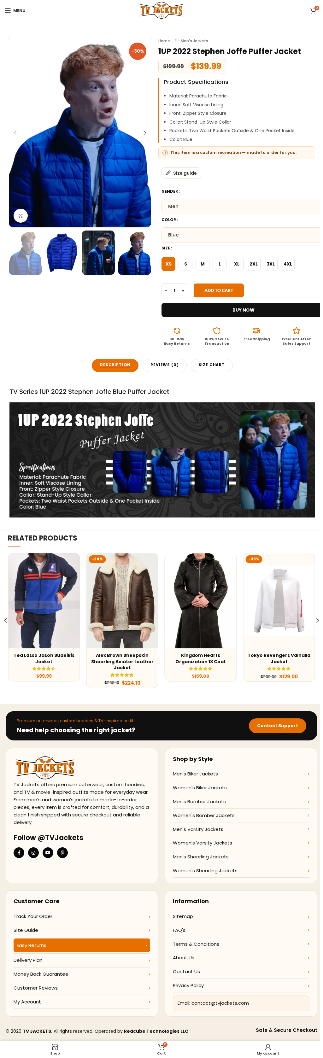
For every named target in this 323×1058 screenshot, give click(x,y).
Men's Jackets (194, 41)
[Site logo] (161, 10)
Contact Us (186, 971)
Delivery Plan (28, 960)
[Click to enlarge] (21, 216)
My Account (27, 1001)
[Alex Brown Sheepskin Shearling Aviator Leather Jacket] (122, 600)
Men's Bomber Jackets (199, 801)
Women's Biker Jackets (200, 787)
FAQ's (179, 930)
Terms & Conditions (196, 944)
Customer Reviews (36, 988)
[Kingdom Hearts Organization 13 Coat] (200, 600)
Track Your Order (33, 916)
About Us (183, 957)
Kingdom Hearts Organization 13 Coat (200, 658)
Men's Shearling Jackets (201, 856)
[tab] (115, 365)
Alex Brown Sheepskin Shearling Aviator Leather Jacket (122, 661)
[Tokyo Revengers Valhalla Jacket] (278, 600)
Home (164, 41)
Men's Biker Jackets (195, 773)
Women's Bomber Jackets (204, 815)
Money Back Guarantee (41, 974)
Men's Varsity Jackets (198, 829)
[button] (15, 132)
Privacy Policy (188, 985)
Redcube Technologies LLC (156, 1031)
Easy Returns (31, 945)
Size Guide (26, 930)
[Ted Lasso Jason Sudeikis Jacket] (43, 600)
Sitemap (183, 916)
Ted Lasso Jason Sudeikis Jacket (44, 658)
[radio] (168, 264)
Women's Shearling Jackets (205, 870)
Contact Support (277, 725)
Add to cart (218, 290)
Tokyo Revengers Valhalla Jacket (279, 658)
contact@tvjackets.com (220, 1003)
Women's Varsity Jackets (202, 842)
